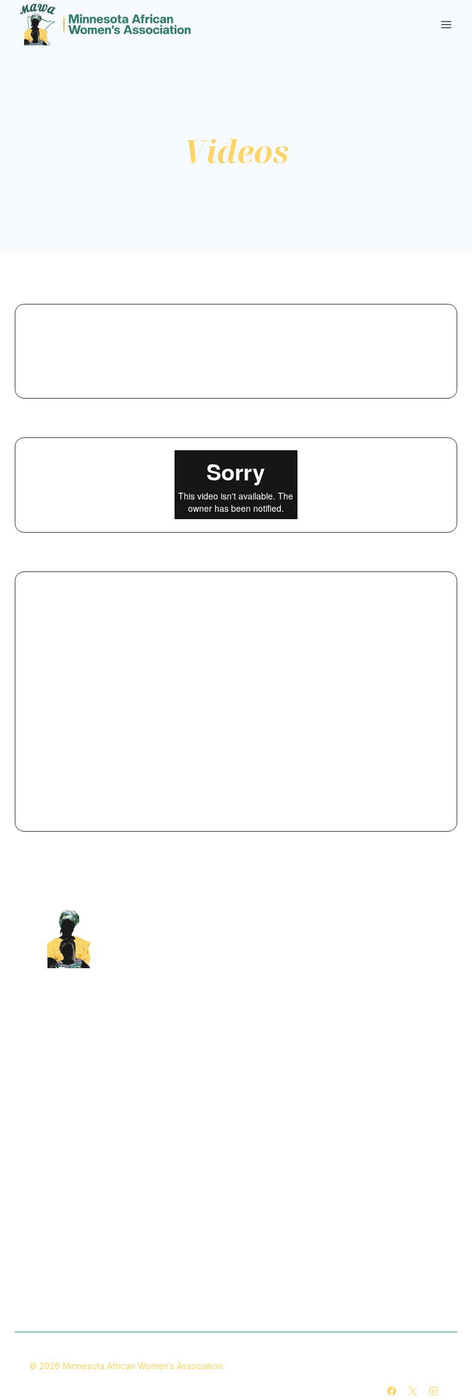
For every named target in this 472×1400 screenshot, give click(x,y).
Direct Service (44, 1135)
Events (28, 1065)
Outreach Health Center (63, 1240)
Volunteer (34, 1082)
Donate (29, 1048)
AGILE (26, 1187)
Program (32, 1291)
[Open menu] (446, 24)
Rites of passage (49, 1274)
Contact (30, 1030)
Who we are (40, 1099)
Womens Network (51, 1152)
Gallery (29, 1257)
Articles (29, 1308)
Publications (39, 1204)
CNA (24, 1169)
